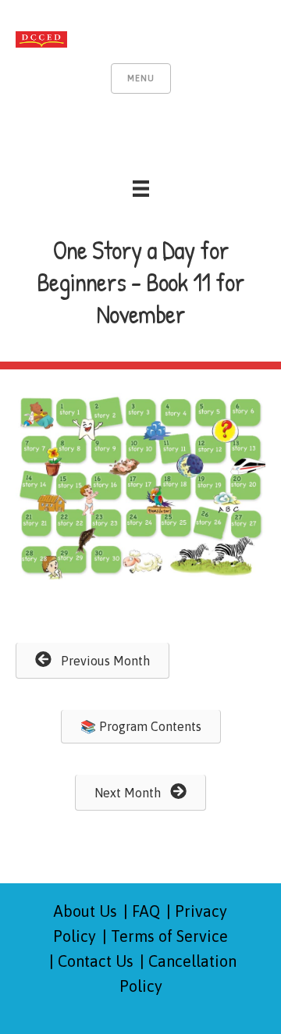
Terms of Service (169, 936)
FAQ (146, 911)
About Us (85, 911)
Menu (141, 78)
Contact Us (95, 961)
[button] (92, 661)
